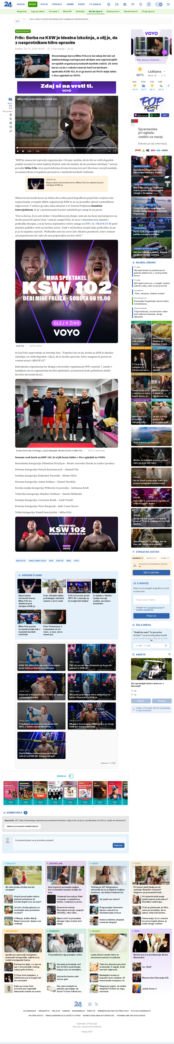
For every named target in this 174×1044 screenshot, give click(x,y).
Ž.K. (10, 105)
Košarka (80, 11)
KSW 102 (59, 561)
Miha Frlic (21, 561)
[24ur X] (96, 1004)
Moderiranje (78, 1011)
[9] (100, 793)
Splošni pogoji (36, 1016)
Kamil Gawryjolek (37, 561)
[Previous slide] (120, 776)
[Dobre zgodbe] (109, 4)
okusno (96, 931)
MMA (69, 561)
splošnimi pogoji (155, 607)
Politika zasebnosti (141, 1011)
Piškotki (91, 1011)
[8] (85, 793)
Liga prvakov (38, 11)
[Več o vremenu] (168, 85)
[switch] (159, 4)
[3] (11, 793)
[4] (25, 793)
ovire (165, 558)
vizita (95, 863)
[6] (55, 793)
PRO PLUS (56, 1011)
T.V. (10, 108)
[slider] (66, 147)
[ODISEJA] (65, 776)
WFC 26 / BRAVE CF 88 (98, 223)
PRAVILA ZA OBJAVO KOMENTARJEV (22, 826)
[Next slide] (124, 776)
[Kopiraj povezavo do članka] (11, 131)
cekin (137, 863)
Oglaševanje (29, 1011)
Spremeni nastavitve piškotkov (113, 1011)
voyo (137, 931)
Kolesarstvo (113, 11)
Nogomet (22, 11)
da (135, 690)
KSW (51, 561)
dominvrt (54, 931)
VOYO (76, 561)
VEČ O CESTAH (151, 572)
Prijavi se (118, 845)
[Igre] (117, 4)
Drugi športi (148, 11)
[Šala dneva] (165, 645)
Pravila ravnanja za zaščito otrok (63, 1016)
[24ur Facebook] (90, 1004)
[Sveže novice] (17, 21)
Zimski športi (131, 11)
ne (135, 694)
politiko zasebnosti (144, 609)
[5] (40, 793)
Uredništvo (44, 1011)
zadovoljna (55, 863)
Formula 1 (54, 11)
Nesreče (138, 558)
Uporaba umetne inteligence (131, 1016)
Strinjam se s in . (150, 608)
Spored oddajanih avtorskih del (99, 1016)
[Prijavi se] (149, 4)
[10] (115, 793)
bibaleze (11, 863)
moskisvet (12, 931)
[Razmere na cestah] (133, 4)
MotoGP (67, 11)
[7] (70, 793)
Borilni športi (95, 11)
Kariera (66, 1011)
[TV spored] (125, 4)
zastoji (151, 558)
